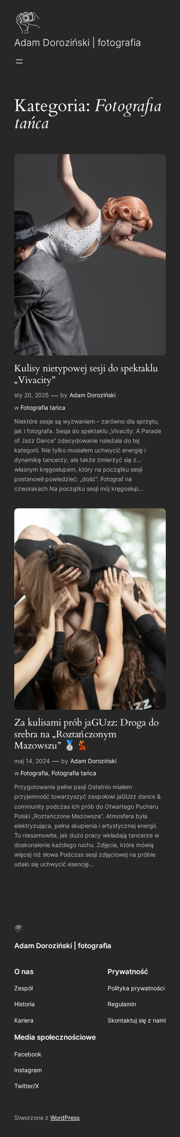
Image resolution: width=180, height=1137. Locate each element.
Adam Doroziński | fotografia (77, 42)
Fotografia (34, 773)
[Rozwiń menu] (19, 61)
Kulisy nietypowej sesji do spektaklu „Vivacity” (86, 374)
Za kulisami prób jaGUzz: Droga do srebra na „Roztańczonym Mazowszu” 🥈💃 (86, 734)
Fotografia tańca (43, 407)
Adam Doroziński (92, 394)
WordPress (65, 1117)
